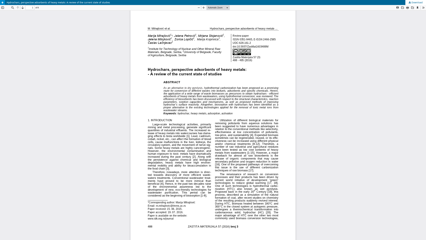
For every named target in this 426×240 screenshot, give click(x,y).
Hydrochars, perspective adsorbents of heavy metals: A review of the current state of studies (58, 2)
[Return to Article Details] (2, 2)
